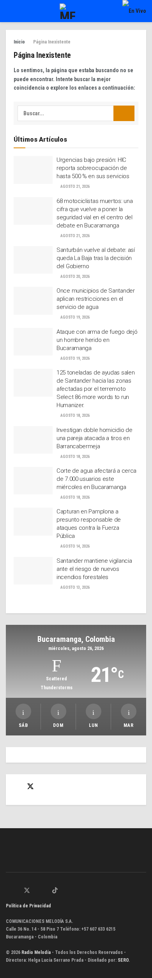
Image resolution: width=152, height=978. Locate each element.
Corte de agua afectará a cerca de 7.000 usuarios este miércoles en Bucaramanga (96, 479)
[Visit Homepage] (67, 11)
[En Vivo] (134, 11)
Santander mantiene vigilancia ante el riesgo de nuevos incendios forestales (94, 569)
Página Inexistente (52, 42)
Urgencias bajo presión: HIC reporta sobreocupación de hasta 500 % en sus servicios (93, 168)
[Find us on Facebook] (16, 786)
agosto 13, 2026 (75, 587)
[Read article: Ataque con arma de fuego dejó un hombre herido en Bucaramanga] (33, 342)
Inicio (19, 42)
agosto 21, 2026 (75, 186)
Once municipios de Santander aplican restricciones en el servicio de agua (96, 298)
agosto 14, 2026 (75, 546)
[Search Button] (123, 113)
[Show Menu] (9, 11)
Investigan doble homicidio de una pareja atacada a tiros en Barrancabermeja (94, 438)
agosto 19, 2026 (75, 317)
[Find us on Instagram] (36, 891)
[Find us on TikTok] (55, 890)
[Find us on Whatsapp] (8, 891)
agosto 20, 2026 (75, 276)
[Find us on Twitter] (30, 786)
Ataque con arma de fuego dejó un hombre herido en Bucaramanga (97, 340)
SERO (123, 960)
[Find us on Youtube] (45, 891)
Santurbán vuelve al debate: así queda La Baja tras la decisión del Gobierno (96, 258)
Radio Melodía (36, 952)
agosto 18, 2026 (75, 415)
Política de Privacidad (28, 906)
